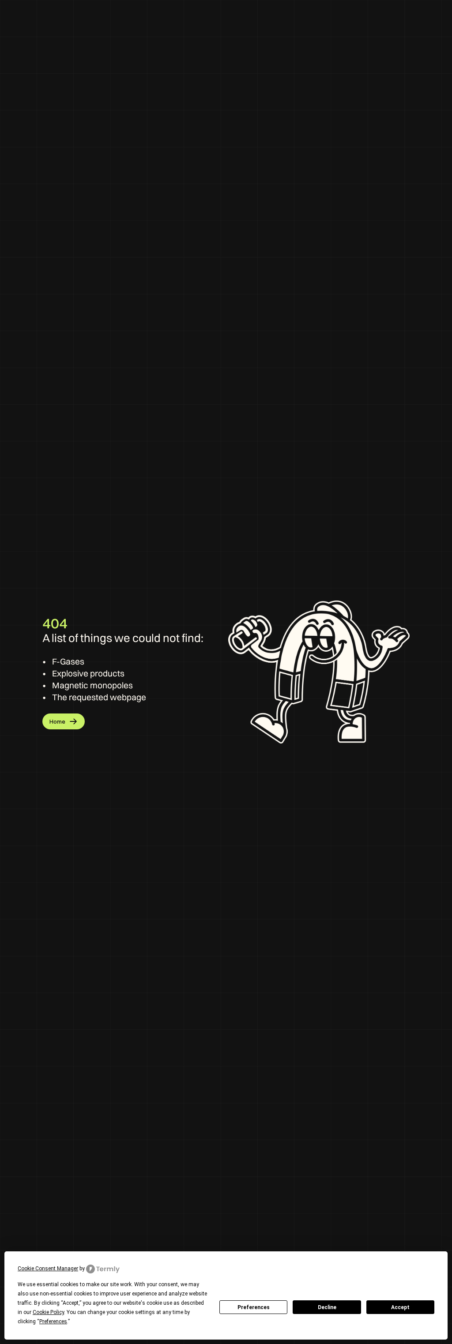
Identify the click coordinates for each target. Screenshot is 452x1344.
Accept (400, 1307)
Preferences (253, 1307)
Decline (327, 1307)
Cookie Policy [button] (48, 1312)
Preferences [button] (53, 1321)
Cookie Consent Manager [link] (48, 1268)
